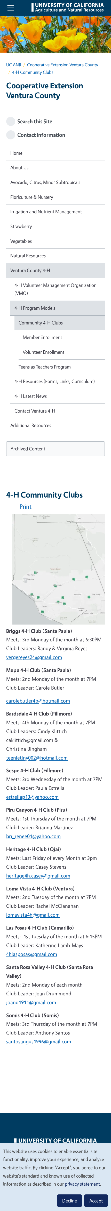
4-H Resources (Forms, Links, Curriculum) (54, 381)
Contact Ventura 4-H (34, 411)
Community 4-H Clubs (41, 323)
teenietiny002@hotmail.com (37, 757)
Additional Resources (30, 425)
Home (16, 153)
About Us (19, 167)
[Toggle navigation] (10, 7)
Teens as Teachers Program (45, 367)
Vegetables (21, 241)
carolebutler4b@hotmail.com (38, 700)
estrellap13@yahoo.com (32, 797)
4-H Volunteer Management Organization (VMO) (55, 289)
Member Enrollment (42, 337)
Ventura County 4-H (30, 270)
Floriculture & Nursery (31, 197)
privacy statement (82, 1184)
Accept (96, 1201)
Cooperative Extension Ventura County (62, 64)
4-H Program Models (34, 308)
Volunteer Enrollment (43, 352)
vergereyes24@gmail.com (34, 657)
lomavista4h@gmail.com (33, 914)
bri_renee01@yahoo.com (33, 836)
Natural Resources (28, 255)
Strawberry (21, 226)
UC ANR (13, 64)
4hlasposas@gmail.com (31, 954)
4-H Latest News (30, 396)
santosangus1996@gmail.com (38, 1041)
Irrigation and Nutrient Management (46, 211)
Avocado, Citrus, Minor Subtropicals (45, 182)
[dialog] (55, 1177)
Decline (69, 1201)
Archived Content (28, 448)
